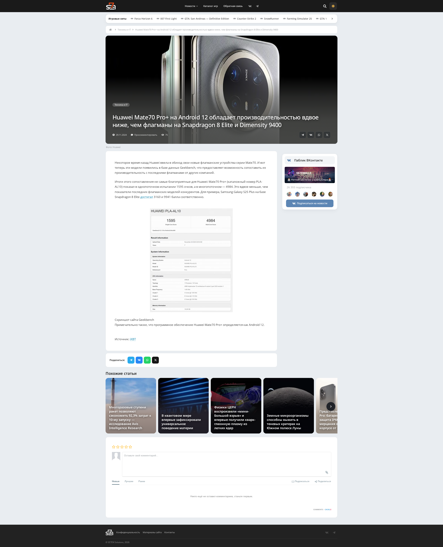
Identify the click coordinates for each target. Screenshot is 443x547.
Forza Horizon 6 (143, 18)
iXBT (133, 339)
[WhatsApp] (318, 134)
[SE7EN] (111, 6)
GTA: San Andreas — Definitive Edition (207, 18)
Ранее (141, 481)
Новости (190, 6)
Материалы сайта (152, 532)
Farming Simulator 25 (299, 18)
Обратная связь (233, 6)
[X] (327, 134)
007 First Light (168, 18)
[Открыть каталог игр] (330, 18)
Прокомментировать (145, 134)
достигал (146, 197)
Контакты (169, 532)
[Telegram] (257, 6)
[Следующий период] (330, 406)
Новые (115, 481)
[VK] (249, 6)
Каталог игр (210, 6)
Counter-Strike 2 (246, 18)
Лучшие (129, 481)
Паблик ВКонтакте (308, 160)
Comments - (322, 509)
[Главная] (111, 29)
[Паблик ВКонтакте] (290, 160)
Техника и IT (124, 29)
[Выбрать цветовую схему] (333, 6)
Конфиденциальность (128, 532)
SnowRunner (271, 18)
